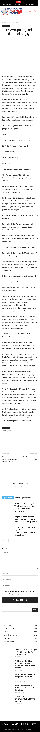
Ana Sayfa (5, 22)
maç (9, 430)
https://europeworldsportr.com (20, 487)
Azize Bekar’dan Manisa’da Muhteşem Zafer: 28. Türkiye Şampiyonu (25, 688)
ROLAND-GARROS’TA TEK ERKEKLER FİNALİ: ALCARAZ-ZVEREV (25, 699)
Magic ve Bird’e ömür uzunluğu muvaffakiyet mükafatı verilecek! (10, 459)
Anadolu (14, 428)
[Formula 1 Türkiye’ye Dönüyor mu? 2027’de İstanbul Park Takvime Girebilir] (7, 652)
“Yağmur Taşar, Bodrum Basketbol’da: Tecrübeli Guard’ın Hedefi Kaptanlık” (25, 519)
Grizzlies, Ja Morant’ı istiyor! (30, 458)
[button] (35, 11)
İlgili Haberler (8, 498)
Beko (20, 428)
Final (4, 430)
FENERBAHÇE (28, 428)
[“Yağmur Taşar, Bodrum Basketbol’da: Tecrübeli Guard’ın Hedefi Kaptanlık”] (7, 519)
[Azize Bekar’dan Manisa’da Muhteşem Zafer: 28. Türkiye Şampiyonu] (7, 688)
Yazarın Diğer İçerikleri (23, 498)
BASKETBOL (14, 22)
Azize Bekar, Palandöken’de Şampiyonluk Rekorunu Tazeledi (25, 677)
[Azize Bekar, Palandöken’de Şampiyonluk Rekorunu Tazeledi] (7, 677)
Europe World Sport (20, 484)
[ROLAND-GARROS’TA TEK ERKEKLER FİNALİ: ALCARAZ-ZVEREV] (7, 699)
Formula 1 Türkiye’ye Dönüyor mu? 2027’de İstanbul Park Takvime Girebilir (26, 652)
